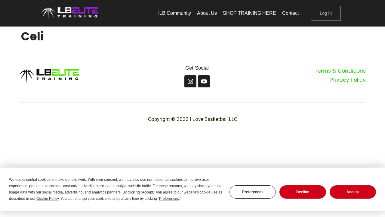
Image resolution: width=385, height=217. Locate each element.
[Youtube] (204, 81)
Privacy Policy (348, 79)
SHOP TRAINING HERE (249, 13)
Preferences (252, 192)
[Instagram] (190, 81)
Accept (352, 192)
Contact (290, 13)
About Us (207, 13)
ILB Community (174, 13)
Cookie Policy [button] (47, 199)
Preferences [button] (169, 199)
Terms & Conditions (340, 70)
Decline (302, 192)
